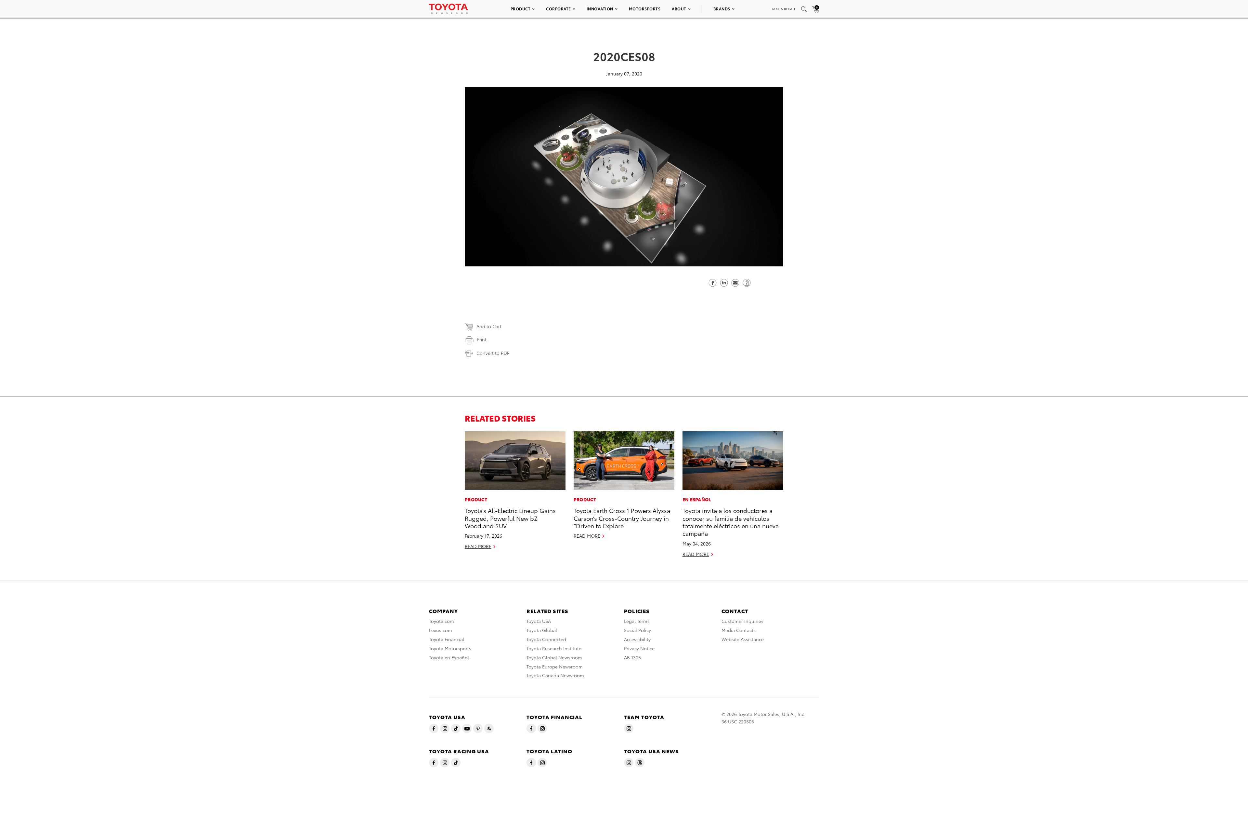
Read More (478, 546)
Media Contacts (739, 630)
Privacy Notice (639, 648)
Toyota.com (441, 621)
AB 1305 (632, 657)
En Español (696, 499)
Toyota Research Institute (553, 648)
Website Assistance (743, 639)
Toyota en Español (449, 657)
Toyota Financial (446, 639)
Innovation (600, 8)
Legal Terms (637, 621)
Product (521, 8)
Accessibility (637, 639)
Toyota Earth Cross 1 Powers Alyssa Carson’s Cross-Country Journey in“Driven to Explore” (622, 518)
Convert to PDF (492, 353)
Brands (721, 8)
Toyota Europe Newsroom (554, 666)
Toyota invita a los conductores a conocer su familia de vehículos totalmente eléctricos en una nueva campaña (730, 521)
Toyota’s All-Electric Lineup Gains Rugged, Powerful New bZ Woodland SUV (510, 518)
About (679, 8)
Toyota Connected (546, 639)
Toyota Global (541, 630)
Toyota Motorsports (450, 648)
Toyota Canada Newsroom (555, 675)
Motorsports (645, 8)
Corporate (558, 8)
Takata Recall (784, 8)
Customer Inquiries (742, 621)
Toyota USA (538, 621)
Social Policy (637, 630)
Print (482, 339)
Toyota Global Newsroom (554, 657)
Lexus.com (440, 630)
